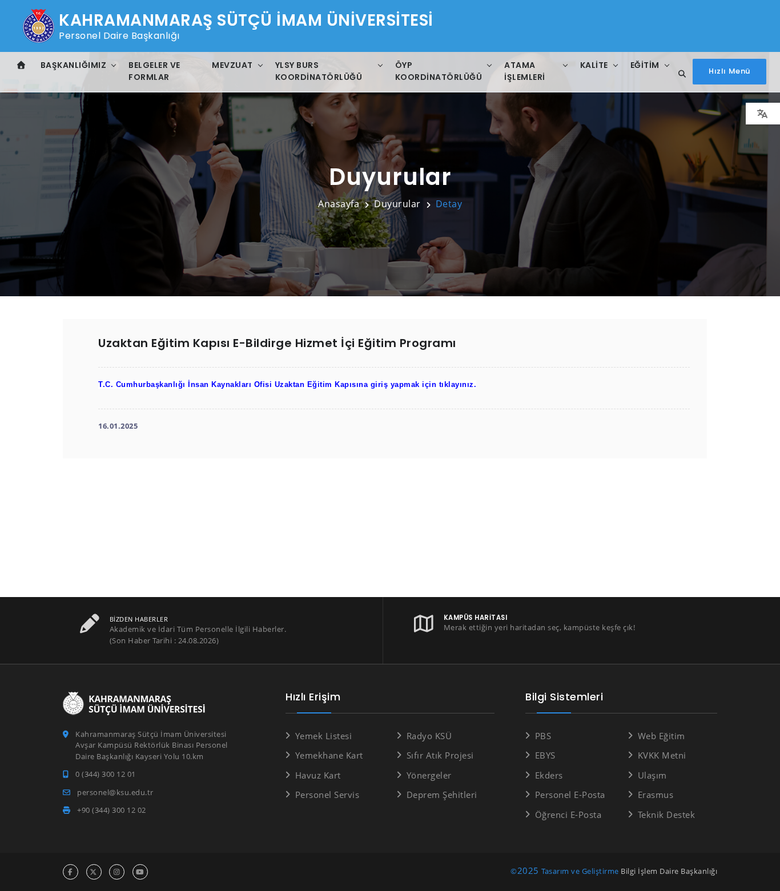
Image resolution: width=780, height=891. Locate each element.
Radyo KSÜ (429, 735)
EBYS (545, 755)
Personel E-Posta (570, 794)
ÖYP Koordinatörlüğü (439, 71)
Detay (449, 203)
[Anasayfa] (21, 65)
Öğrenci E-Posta (568, 814)
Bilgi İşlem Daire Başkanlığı (669, 871)
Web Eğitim (661, 735)
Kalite (594, 65)
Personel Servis (327, 794)
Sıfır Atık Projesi (440, 755)
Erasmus (655, 794)
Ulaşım (652, 775)
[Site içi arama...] (679, 74)
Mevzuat (232, 65)
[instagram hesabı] (117, 872)
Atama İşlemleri (524, 71)
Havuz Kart (318, 775)
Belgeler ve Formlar (154, 71)
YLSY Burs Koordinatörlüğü (319, 71)
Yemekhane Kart (329, 755)
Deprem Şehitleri (442, 794)
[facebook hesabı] (70, 872)
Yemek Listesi (323, 735)
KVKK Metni (662, 755)
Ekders (549, 775)
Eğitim (645, 65)
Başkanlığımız (74, 65)
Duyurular (397, 203)
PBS (543, 735)
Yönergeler (429, 775)
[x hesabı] (94, 872)
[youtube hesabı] (140, 872)
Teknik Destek (666, 814)
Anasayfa (338, 203)
